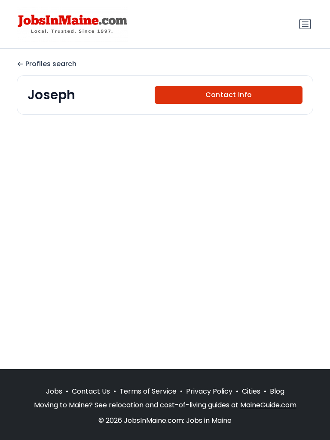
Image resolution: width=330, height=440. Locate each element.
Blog (277, 391)
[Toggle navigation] (305, 24)
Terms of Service (148, 391)
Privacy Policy (209, 391)
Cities (251, 391)
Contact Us (91, 391)
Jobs (54, 391)
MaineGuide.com (268, 405)
